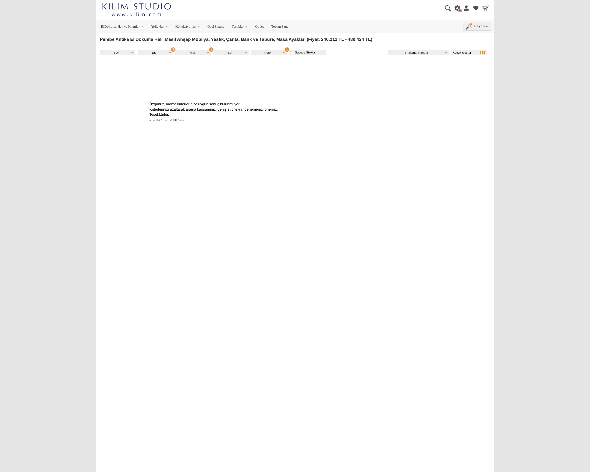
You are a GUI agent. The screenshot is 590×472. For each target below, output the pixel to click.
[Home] (137, 10)
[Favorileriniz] (475, 8)
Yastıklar (240, 27)
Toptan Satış (279, 26)
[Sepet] (485, 8)
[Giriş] (466, 8)
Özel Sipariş (215, 26)
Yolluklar (159, 27)
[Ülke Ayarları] (456, 8)
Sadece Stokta (304, 52)
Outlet (259, 26)
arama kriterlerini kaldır (168, 119)
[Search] (446, 8)
